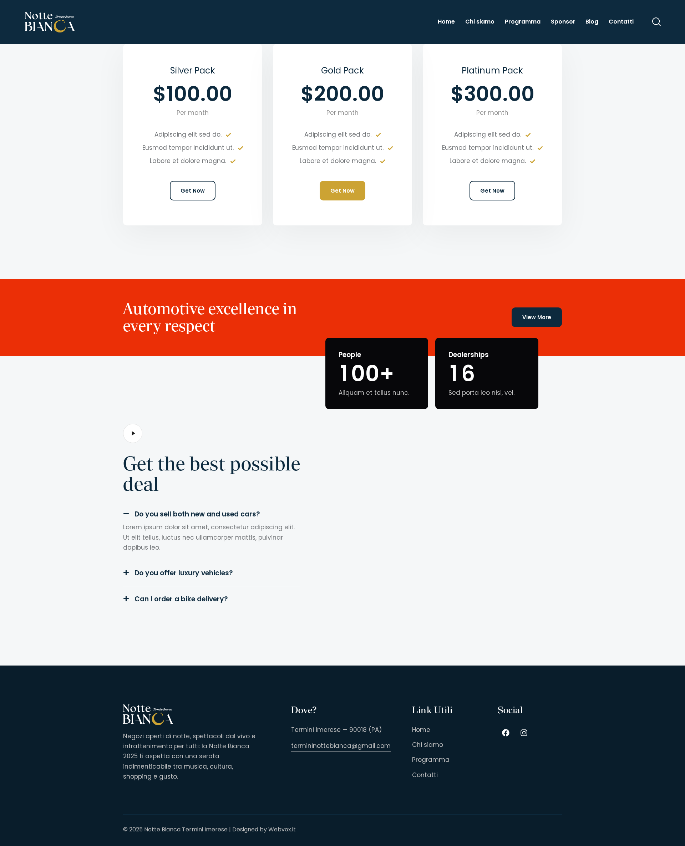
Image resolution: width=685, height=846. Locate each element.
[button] (211, 514)
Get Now (193, 190)
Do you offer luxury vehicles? (184, 573)
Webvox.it (282, 829)
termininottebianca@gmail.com (341, 745)
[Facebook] (506, 733)
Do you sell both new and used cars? (197, 514)
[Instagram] (524, 733)
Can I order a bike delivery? (181, 599)
